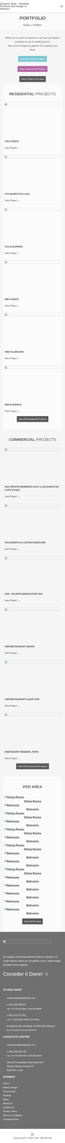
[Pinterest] (18, 982)
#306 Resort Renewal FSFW (21, 752)
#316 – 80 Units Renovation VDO (24, 594)
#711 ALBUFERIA (14, 246)
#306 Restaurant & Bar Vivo (22, 699)
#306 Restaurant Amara (20, 646)
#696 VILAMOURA (14, 352)
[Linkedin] (24, 982)
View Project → (12, 147)
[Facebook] (5, 982)
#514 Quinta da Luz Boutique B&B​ (25, 542)
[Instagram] (12, 982)
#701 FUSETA (12, 141)
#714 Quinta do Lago (17, 194)
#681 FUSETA (12, 299)
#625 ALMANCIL (13, 404)
